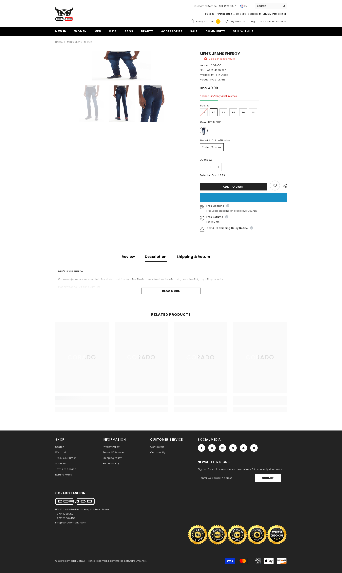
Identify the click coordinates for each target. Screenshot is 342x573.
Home (59, 42)
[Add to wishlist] (275, 185)
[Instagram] (212, 448)
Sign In (255, 21)
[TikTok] (233, 448)
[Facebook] (201, 448)
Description (156, 256)
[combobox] (268, 6)
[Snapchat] (243, 448)
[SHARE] (283, 185)
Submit (268, 478)
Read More (171, 291)
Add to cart (233, 187)
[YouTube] (254, 448)
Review (128, 256)
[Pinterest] (222, 448)
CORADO (216, 65)
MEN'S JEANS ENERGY (220, 53)
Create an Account (275, 21)
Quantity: (206, 159)
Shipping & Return (193, 256)
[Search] (271, 6)
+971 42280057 (226, 6)
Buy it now (243, 197)
